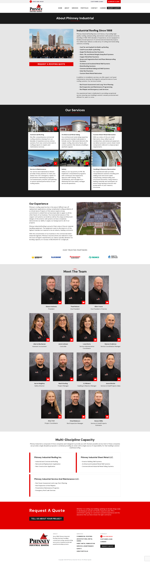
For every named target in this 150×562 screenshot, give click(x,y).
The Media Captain (86, 559)
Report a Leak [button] (113, 1)
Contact (94, 8)
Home (60, 8)
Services (75, 8)
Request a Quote (107, 546)
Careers (103, 8)
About (67, 8)
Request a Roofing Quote (51, 64)
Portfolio (84, 8)
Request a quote (114, 8)
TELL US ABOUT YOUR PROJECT (46, 518)
